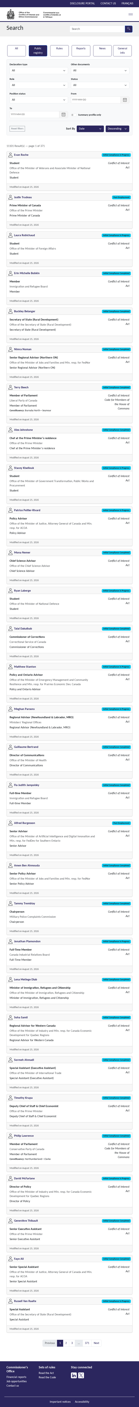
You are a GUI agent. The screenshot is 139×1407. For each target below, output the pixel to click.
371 (87, 1343)
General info (122, 50)
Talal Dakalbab (23, 628)
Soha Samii (21, 1017)
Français (127, 3)
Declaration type (18, 64)
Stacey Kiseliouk (24, 468)
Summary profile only (89, 115)
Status (74, 79)
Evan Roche (21, 155)
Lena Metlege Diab (25, 979)
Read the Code (47, 1377)
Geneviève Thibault (26, 1220)
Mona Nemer (22, 552)
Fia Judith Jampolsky (26, 785)
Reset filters (17, 128)
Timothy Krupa (23, 1098)
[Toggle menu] (129, 14)
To (11, 108)
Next (96, 1343)
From (73, 94)
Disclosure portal (82, 3)
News (102, 48)
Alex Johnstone (23, 430)
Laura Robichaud (24, 235)
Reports (80, 48)
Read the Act (46, 1373)
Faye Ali (19, 1259)
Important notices (60, 1401)
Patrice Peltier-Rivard (27, 510)
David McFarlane (24, 1178)
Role (12, 79)
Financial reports (16, 1377)
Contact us (108, 3)
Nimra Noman (22, 349)
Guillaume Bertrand (26, 747)
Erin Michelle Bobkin (27, 273)
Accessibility (82, 1401)
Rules (59, 48)
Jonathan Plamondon (27, 941)
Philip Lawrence (24, 1136)
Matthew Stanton (25, 666)
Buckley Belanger (24, 311)
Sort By (70, 128)
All (16, 48)
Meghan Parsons (24, 709)
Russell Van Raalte (25, 1301)
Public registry (38, 50)
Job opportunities (17, 1381)
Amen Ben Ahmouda (27, 865)
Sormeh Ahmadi (24, 1060)
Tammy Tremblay (24, 903)
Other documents (80, 64)
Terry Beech (21, 387)
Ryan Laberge (22, 590)
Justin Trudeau (23, 197)
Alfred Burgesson (24, 823)
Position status (18, 94)
